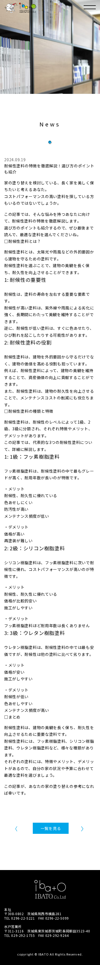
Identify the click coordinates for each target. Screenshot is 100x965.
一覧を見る (51, 828)
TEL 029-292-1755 (19, 935)
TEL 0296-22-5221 (19, 918)
